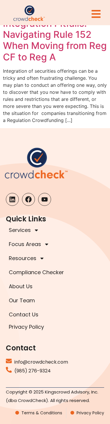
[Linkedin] (12, 199)
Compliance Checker (36, 272)
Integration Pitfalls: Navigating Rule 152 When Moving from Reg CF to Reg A (55, 40)
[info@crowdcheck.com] (9, 361)
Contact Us (23, 314)
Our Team (22, 300)
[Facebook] (28, 199)
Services (20, 230)
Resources (22, 258)
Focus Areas (25, 244)
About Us (21, 286)
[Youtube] (44, 199)
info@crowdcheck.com (41, 362)
